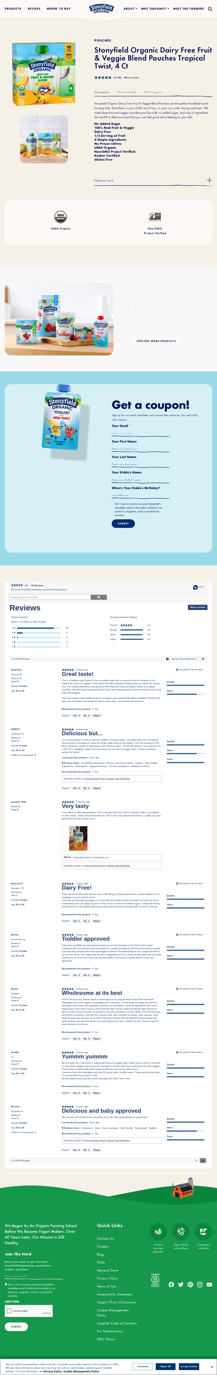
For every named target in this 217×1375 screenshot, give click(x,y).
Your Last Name (124, 457)
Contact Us (105, 1238)
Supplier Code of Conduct (117, 1323)
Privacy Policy (107, 1278)
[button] (203, 1160)
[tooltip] (199, 587)
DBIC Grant (106, 1338)
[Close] (211, 1366)
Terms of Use (106, 1286)
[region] (108, 1367)
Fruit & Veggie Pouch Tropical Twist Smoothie (107, 778)
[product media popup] (44, 74)
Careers (103, 1246)
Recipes (34, 8)
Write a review (131, 77)
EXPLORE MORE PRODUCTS (156, 341)
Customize (142, 1366)
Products (13, 8)
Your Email (121, 426)
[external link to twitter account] (181, 1284)
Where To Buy (59, 8)
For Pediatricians (110, 1331)
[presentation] (78, 838)
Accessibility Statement (114, 1294)
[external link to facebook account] (171, 1284)
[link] (17, 585)
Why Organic (153, 91)
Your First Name (124, 441)
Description (102, 92)
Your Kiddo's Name (127, 472)
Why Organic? (154, 8)
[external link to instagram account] (200, 1284)
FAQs (101, 1262)
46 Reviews (38, 585)
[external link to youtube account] (209, 1285)
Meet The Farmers (188, 8)
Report (96, 715)
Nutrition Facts (104, 180)
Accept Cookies (189, 1366)
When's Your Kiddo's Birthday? (136, 488)
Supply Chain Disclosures (116, 1302)
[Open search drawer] (209, 8)
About (129, 8)
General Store (107, 1270)
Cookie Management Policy (113, 1312)
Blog (100, 1254)
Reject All (166, 1366)
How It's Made (126, 91)
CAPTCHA (12, 1301)
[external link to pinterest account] (190, 1284)
